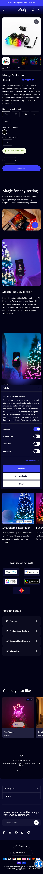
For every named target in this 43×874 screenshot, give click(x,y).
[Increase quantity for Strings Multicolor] (15, 160)
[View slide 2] (20, 770)
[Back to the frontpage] (3, 68)
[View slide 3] (23, 770)
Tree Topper (9, 732)
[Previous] (3, 3)
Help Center (24, 4)
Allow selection (21, 476)
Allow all (21, 468)
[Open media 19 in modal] (36, 21)
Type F (7, 142)
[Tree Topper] (18, 712)
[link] (18, 508)
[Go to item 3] (34, 61)
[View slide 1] (17, 770)
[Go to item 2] (24, 61)
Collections (11, 68)
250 (25, 114)
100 (15, 114)
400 (35, 114)
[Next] (39, 3)
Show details (30, 461)
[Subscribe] (36, 822)
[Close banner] (39, 388)
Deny (21, 484)
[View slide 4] (25, 770)
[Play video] (21, 219)
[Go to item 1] (15, 61)
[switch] (36, 436)
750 (6, 114)
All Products (22, 68)
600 (6, 121)
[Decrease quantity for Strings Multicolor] (5, 160)
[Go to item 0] (6, 61)
